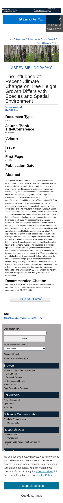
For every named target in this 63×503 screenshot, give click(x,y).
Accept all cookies (31, 485)
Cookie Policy (44, 475)
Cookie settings (44, 471)
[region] (31, 477)
